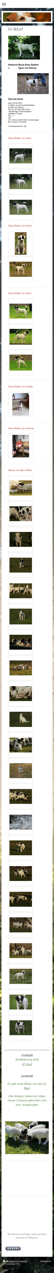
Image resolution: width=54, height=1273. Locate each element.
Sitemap (23, 1261)
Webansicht (45, 1261)
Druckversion (12, 1261)
